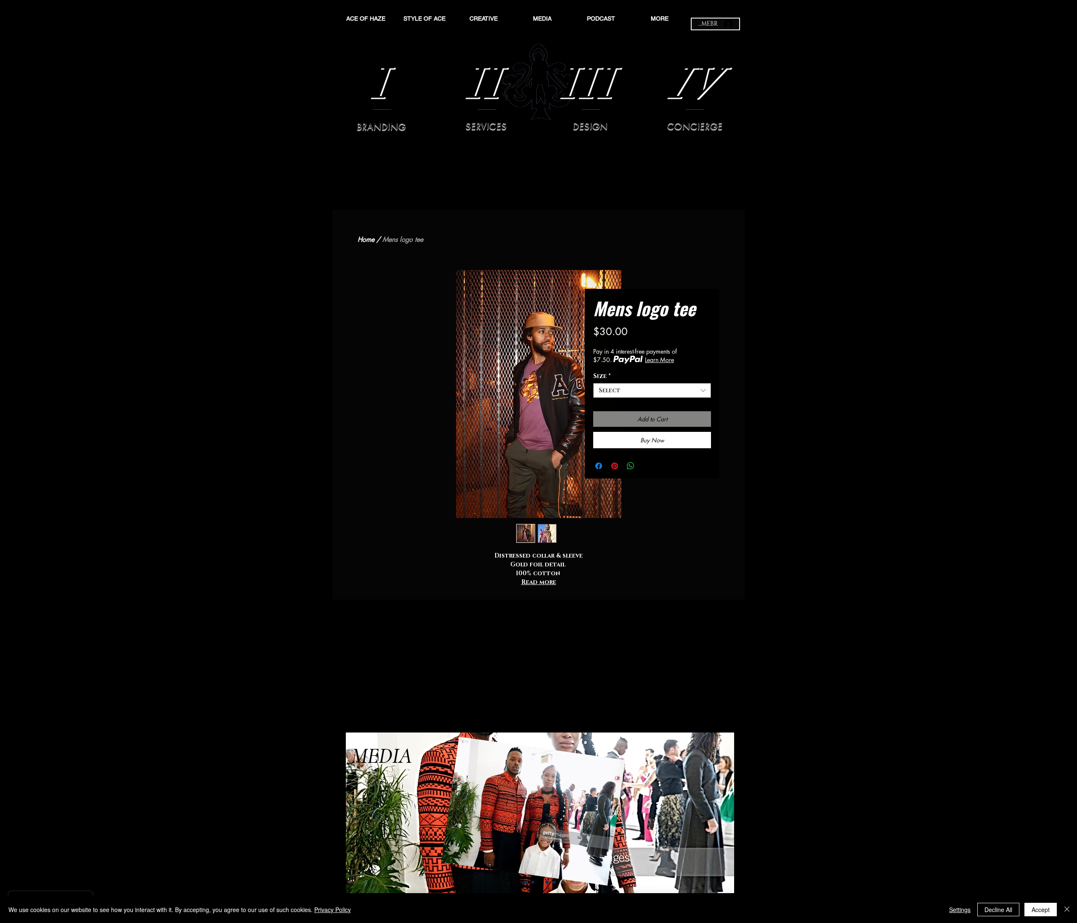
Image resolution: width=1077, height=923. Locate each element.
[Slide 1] (525, 882)
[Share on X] (647, 466)
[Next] (704, 813)
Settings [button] (960, 909)
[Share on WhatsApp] (631, 466)
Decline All (998, 909)
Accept (1041, 909)
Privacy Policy (332, 909)
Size (602, 376)
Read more (538, 582)
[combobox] (652, 390)
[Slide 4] (547, 882)
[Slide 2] (532, 882)
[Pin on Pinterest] (615, 466)
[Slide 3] (539, 882)
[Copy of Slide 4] (554, 882)
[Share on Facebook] (599, 466)
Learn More (659, 360)
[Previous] (376, 813)
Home (366, 239)
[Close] (1067, 909)
